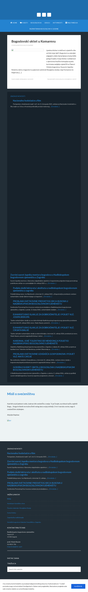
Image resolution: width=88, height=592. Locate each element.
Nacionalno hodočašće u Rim (27, 100)
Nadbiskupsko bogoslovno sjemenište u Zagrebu (44, 7)
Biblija (9, 499)
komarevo (68, 79)
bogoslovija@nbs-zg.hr (14, 547)
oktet (74, 79)
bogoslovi (60, 79)
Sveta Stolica (11, 513)
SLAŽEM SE (78, 586)
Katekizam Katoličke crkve (16, 503)
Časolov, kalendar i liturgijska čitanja (19, 508)
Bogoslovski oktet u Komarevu (33, 41)
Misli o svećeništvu (21, 394)
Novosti (30, 79)
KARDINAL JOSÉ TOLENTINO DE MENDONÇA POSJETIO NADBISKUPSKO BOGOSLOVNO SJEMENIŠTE (41, 342)
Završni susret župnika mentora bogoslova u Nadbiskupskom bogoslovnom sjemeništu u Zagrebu (39, 276)
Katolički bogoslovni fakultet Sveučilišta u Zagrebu (24, 522)
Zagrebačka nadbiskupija (15, 517)
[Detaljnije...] (55, 106)
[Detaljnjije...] (52, 457)
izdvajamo (23, 79)
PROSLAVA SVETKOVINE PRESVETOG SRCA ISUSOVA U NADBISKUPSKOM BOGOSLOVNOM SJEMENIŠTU (40, 302)
